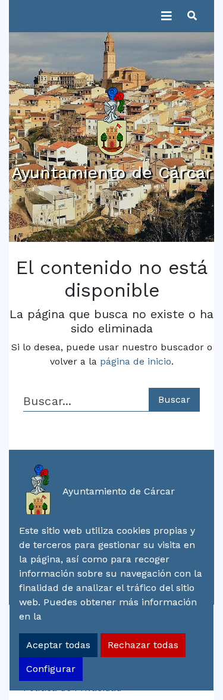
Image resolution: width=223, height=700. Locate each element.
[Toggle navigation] (166, 16)
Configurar (51, 668)
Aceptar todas (58, 645)
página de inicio (135, 361)
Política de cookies (87, 616)
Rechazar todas (143, 645)
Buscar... (47, 401)
